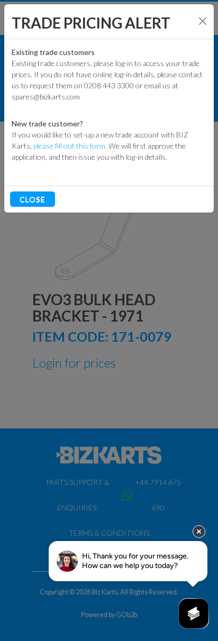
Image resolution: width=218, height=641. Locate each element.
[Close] (202, 21)
